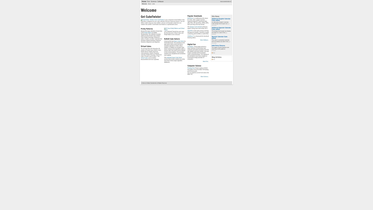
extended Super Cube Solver (174, 57)
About (149, 4)
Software (160, 1)
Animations (190, 46)
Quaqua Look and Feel (196, 27)
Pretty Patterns (148, 32)
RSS (214, 52)
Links (153, 4)
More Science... (205, 76)
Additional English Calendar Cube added (221, 19)
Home (144, 1)
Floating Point (191, 68)
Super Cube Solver (179, 41)
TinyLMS (189, 30)
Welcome (144, 4)
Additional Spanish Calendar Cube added (221, 28)
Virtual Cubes (144, 58)
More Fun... (206, 61)
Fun (148, 1)
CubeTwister (160, 20)
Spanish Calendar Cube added (219, 37)
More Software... (204, 40)
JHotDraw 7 (190, 36)
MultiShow (190, 18)
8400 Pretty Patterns (218, 45)
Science (153, 1)
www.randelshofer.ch (225, 1)
